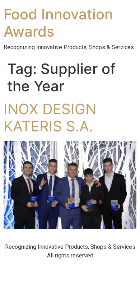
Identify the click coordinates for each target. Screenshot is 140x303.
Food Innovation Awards (58, 22)
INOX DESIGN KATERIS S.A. (50, 117)
